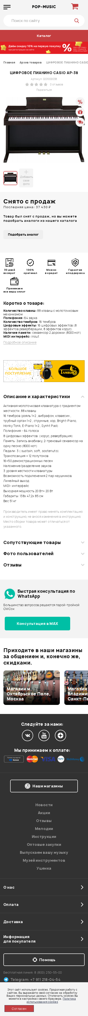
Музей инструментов (44, 860)
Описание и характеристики (36, 396)
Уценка (44, 868)
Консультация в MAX (37, 623)
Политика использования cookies (51, 1000)
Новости (44, 804)
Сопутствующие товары (32, 542)
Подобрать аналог (23, 234)
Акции (44, 812)
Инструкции (44, 836)
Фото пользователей (28, 553)
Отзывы (12, 565)
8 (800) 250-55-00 (48, 972)
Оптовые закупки (44, 844)
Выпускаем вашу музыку (44, 852)
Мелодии (44, 828)
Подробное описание (20, 342)
